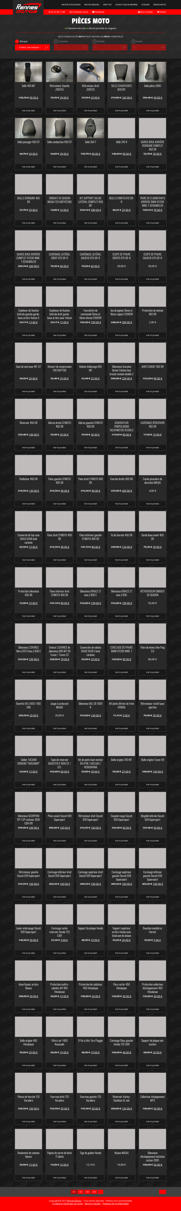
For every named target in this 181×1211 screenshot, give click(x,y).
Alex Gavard (99, 1207)
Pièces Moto (159, 4)
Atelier (145, 4)
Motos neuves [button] (91, 4)
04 (94, 1191)
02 (81, 1191)
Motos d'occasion (71, 4)
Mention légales (93, 1203)
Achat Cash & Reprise (127, 4)
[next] (100, 1192)
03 (87, 1191)
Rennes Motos (74, 1200)
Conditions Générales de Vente (67, 1203)
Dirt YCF (107, 4)
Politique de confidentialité (116, 1203)
